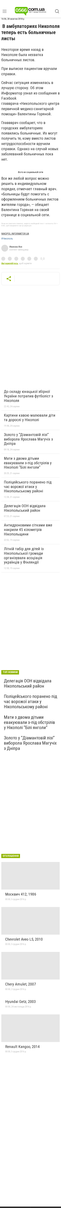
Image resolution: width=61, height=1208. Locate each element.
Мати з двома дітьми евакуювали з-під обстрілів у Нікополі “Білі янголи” (28, 463)
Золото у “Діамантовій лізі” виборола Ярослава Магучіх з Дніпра (28, 439)
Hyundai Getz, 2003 (20, 1001)
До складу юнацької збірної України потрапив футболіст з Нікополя (28, 396)
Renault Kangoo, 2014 (22, 1046)
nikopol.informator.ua (15, 233)
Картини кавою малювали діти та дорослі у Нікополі (29, 417)
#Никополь (7, 238)
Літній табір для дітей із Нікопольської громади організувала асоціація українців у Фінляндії (24, 556)
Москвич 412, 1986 (20, 894)
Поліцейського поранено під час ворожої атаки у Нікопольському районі (28, 486)
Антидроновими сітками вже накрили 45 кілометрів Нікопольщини (28, 529)
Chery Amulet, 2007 (20, 984)
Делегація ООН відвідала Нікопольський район (25, 508)
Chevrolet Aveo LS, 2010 (24, 939)
